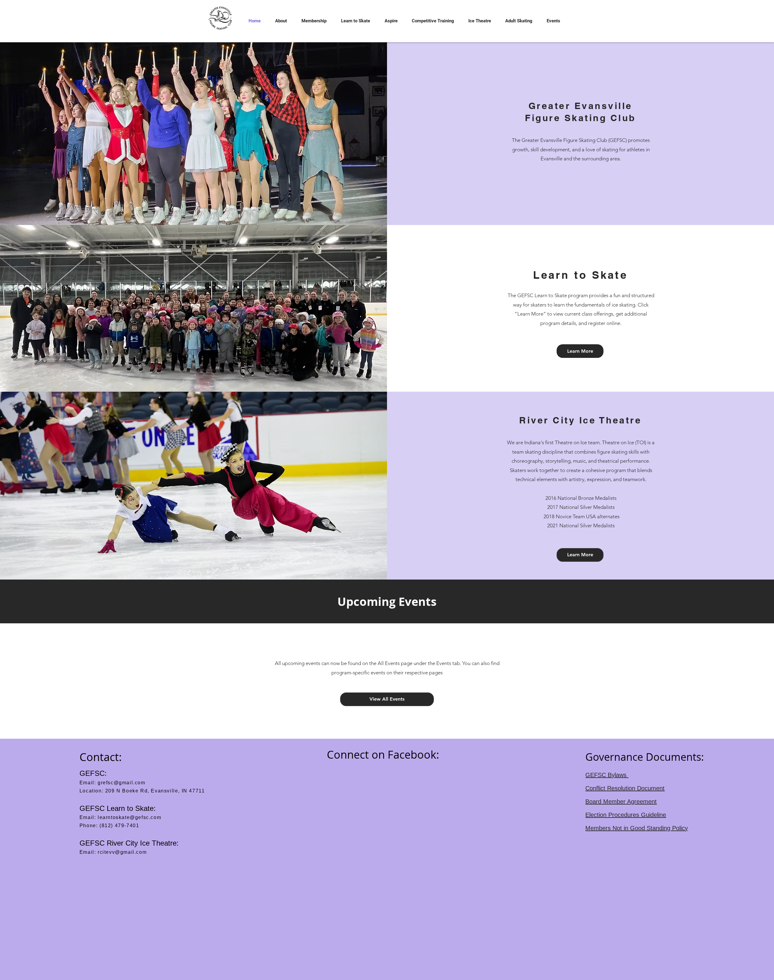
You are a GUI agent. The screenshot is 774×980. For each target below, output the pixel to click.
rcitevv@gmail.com (122, 852)
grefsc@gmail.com (121, 782)
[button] (278, 21)
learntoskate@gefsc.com (129, 817)
